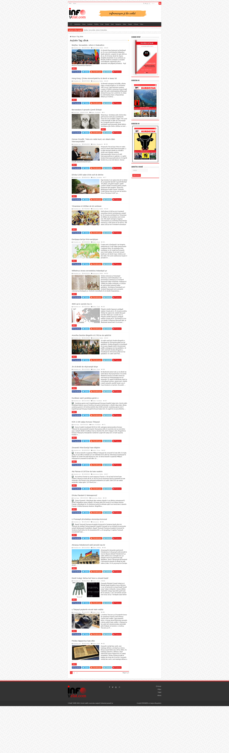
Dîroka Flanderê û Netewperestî (84, 495)
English (130, 24)
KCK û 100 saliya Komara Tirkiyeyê (86, 422)
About (74, 3)
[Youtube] (147, 3)
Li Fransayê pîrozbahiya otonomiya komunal (89, 519)
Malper (73, 36)
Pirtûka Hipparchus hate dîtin (83, 641)
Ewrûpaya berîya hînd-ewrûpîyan (85, 239)
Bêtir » (74, 68)
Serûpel (71, 24)
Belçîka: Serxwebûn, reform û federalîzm (88, 45)
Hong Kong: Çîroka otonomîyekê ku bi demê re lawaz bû (94, 78)
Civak (101, 24)
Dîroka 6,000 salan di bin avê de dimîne (87, 175)
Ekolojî (107, 24)
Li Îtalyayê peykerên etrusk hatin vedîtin (87, 609)
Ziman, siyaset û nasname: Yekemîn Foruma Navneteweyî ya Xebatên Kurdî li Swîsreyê (109, 30)
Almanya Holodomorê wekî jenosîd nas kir (88, 545)
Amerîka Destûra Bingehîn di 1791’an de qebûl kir (91, 335)
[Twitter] (145, 3)
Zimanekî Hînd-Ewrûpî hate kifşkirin (86, 448)
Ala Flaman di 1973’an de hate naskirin (87, 471)
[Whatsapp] (149, 3)
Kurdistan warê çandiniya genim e (85, 398)
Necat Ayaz (76, 424)
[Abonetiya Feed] (128, 40)
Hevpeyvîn (118, 24)
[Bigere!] (160, 3)
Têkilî (70, 3)
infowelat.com (77, 48)
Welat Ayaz (76, 112)
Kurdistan (89, 24)
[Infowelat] (114, 13)
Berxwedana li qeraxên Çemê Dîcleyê (87, 110)
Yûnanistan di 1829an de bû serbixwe (86, 206)
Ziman (84, 24)
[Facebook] (143, 3)
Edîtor (124, 24)
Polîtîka (96, 24)
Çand (112, 24)
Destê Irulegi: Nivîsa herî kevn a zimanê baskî (90, 578)
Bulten (101, 48)
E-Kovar (136, 24)
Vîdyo (141, 24)
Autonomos (77, 24)
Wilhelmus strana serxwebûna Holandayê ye (89, 271)
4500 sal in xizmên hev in (82, 304)
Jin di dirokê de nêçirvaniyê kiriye (85, 367)
